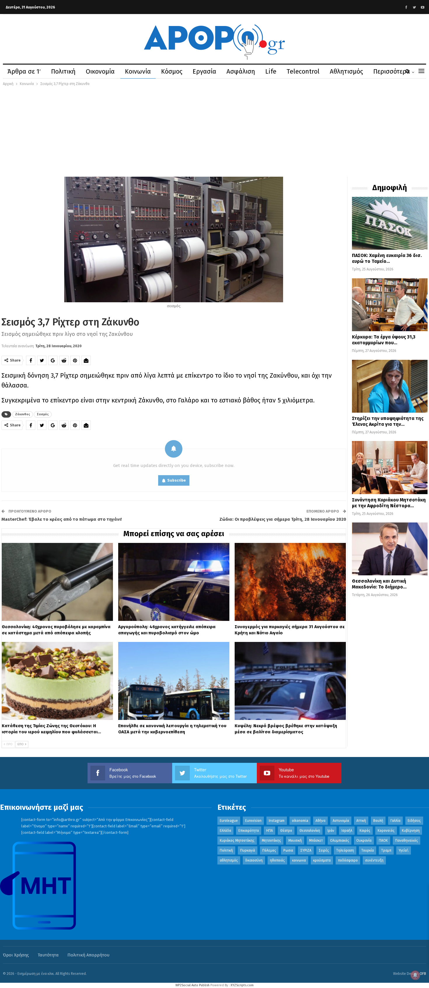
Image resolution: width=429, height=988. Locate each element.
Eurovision (253, 821)
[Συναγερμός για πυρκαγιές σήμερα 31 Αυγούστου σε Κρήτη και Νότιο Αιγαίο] (290, 582)
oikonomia (300, 821)
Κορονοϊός (386, 831)
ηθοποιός (277, 860)
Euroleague (229, 821)
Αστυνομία (341, 821)
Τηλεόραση (345, 850)
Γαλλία (395, 821)
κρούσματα (322, 860)
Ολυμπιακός (339, 840)
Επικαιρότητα (248, 831)
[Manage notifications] (415, 975)
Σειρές (324, 850)
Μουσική (295, 840)
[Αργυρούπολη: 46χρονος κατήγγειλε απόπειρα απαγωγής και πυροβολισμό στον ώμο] (173, 582)
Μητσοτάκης (271, 840)
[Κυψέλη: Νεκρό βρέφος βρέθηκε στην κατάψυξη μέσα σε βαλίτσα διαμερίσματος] (290, 681)
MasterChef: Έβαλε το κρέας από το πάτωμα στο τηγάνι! (61, 519)
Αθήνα (320, 821)
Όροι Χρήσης (16, 955)
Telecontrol (303, 71)
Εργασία (204, 71)
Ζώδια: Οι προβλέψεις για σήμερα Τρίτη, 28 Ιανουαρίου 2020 (282, 519)
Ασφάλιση (240, 71)
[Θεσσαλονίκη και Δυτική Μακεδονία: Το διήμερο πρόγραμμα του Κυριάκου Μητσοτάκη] (390, 548)
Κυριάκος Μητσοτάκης (237, 840)
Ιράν (330, 831)
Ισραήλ (346, 831)
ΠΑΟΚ (383, 840)
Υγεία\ (404, 850)
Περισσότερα (391, 71)
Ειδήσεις (414, 821)
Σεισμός (43, 414)
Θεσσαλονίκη (309, 831)
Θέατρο (286, 831)
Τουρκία (367, 850)
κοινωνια (299, 860)
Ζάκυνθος (22, 414)
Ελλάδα (225, 831)
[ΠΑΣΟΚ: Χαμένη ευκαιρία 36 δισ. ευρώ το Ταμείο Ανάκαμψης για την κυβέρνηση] (390, 223)
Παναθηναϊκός (406, 840)
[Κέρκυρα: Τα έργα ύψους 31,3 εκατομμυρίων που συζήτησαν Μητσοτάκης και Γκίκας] (390, 304)
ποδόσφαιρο (348, 860)
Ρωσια (288, 850)
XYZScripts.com (242, 985)
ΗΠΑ (269, 831)
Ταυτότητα (48, 955)
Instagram (277, 821)
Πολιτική (63, 71)
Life (270, 71)
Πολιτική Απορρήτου (88, 955)
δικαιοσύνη (254, 860)
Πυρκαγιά (247, 850)
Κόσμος (171, 71)
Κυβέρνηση (411, 831)
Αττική (361, 821)
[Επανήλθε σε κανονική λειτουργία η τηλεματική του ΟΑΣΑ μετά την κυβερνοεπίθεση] (173, 681)
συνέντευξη (374, 860)
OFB (423, 974)
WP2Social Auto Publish (192, 985)
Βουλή (378, 821)
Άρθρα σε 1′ (24, 71)
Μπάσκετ (316, 840)
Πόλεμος (269, 850)
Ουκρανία (364, 840)
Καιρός (365, 831)
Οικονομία (100, 71)
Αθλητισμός (346, 71)
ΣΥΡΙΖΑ (305, 850)
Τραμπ (386, 850)
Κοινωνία (138, 71)
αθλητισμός (229, 860)
